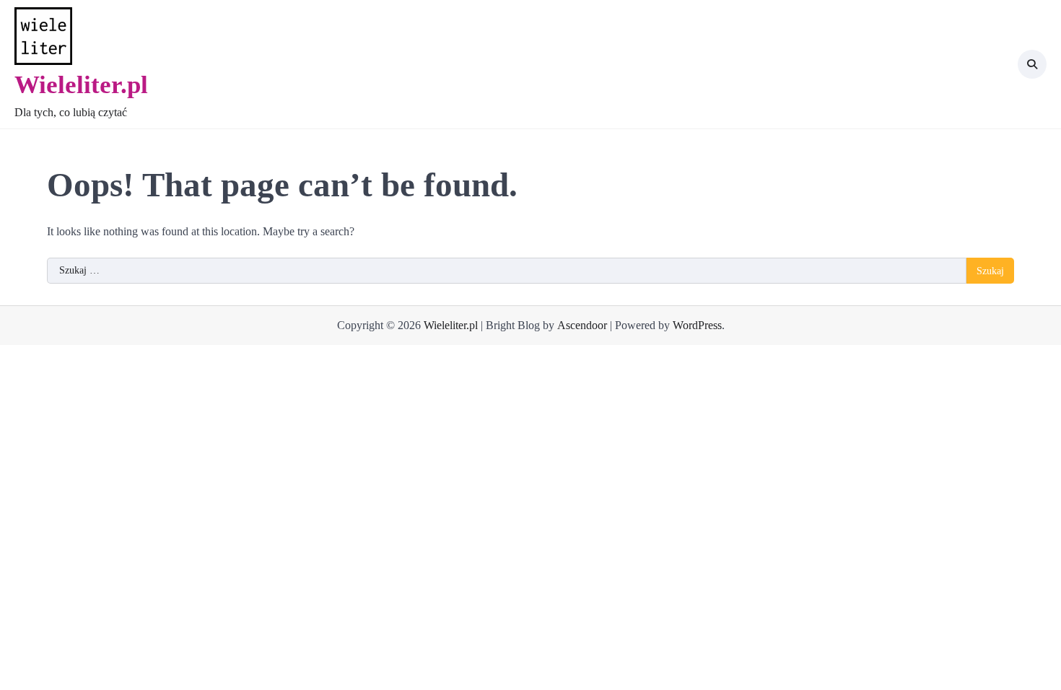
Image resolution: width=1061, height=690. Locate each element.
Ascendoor (582, 325)
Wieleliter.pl (81, 85)
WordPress (697, 325)
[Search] (1032, 64)
